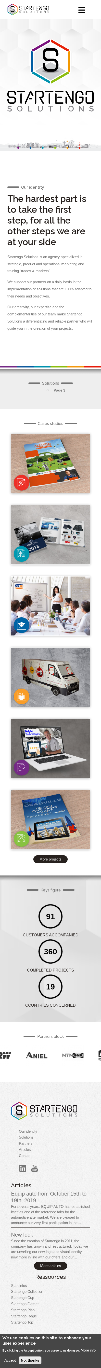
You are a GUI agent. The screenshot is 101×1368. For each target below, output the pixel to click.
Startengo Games (25, 1304)
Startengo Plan (23, 1310)
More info (88, 1350)
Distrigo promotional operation (50, 476)
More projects (50, 859)
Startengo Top (22, 1322)
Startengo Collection (27, 1292)
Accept (10, 1360)
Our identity (28, 1131)
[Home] (44, 1111)
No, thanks (30, 1360)
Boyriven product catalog (50, 547)
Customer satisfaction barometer (51, 761)
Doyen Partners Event (50, 832)
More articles (50, 1266)
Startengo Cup (22, 1298)
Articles (25, 1150)
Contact (25, 1156)
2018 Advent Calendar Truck (50, 689)
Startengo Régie (24, 1316)
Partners (26, 1143)
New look (22, 1235)
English (21, 483)
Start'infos (19, 1286)
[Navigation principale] (82, 10)
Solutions (26, 1137)
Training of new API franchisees (50, 618)
